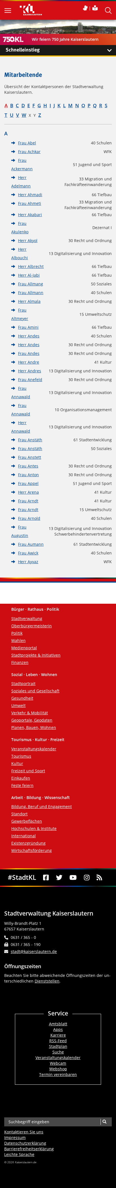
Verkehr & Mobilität (29, 712)
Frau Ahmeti (29, 203)
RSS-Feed (58, 1040)
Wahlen (18, 640)
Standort (19, 813)
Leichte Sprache (19, 1154)
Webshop (58, 1068)
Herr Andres (29, 370)
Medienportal (24, 647)
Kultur (17, 763)
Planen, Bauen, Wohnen (33, 727)
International (23, 835)
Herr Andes (28, 336)
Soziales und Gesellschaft (35, 690)
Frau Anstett (29, 457)
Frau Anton (28, 474)
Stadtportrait (23, 683)
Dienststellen (47, 981)
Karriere (58, 1035)
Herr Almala (29, 301)
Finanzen (19, 662)
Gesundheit (22, 698)
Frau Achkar (29, 151)
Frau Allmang (30, 284)
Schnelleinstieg (23, 50)
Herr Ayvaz (28, 561)
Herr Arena (28, 492)
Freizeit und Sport (28, 770)
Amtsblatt (58, 1023)
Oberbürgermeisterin (31, 625)
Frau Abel (27, 143)
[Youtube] (73, 877)
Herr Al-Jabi (29, 275)
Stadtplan (58, 1046)
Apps (58, 1029)
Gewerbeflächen (26, 821)
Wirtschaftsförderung (31, 850)
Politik (17, 633)
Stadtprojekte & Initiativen (36, 655)
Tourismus (21, 756)
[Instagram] (86, 877)
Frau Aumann (31, 544)
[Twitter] (59, 877)
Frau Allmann (30, 292)
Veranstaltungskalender (33, 748)
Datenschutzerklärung (25, 1143)
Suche (58, 1052)
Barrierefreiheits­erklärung (29, 1148)
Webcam (58, 1063)
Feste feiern (22, 785)
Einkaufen (20, 778)
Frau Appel (28, 483)
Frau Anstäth (30, 439)
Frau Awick (28, 553)
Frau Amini (28, 327)
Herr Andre (28, 362)
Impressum (15, 1137)
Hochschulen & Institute (34, 828)
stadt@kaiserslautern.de (34, 951)
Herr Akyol (27, 240)
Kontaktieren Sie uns (23, 1132)
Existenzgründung (28, 843)
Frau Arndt (28, 501)
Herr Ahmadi (30, 194)
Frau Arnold (29, 518)
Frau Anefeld (30, 379)
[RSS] (99, 877)
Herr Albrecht (31, 266)
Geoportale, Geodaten (31, 720)
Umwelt (18, 705)
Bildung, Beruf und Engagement (41, 806)
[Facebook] (46, 877)
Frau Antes (28, 466)
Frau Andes (28, 353)
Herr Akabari (30, 214)
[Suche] (104, 1122)
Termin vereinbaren (58, 1074)
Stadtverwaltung (26, 618)
